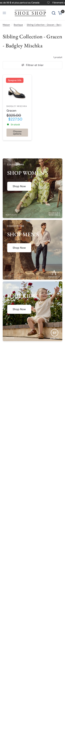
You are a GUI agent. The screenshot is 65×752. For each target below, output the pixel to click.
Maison (6, 24)
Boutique (18, 24)
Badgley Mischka (16, 106)
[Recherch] (54, 12)
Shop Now (19, 186)
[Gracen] (17, 89)
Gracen (11, 110)
